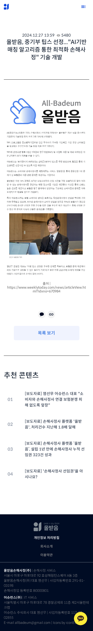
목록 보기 (46, 333)
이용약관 (46, 555)
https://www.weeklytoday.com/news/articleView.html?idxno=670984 (46, 289)
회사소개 (46, 546)
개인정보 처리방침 (46, 538)
